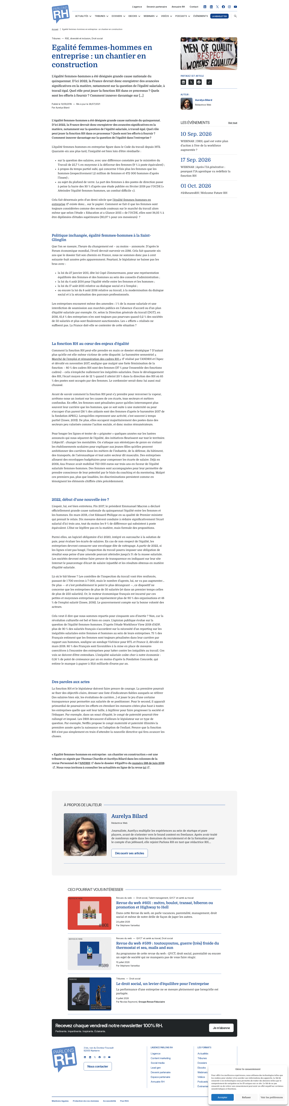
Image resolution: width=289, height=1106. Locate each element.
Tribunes (100, 16)
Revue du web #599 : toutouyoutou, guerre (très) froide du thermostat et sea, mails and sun (167, 945)
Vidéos (165, 16)
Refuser (246, 1097)
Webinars (149, 16)
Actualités (81, 16)
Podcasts (181, 16)
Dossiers (117, 16)
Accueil (55, 29)
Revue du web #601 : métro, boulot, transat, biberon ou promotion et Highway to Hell (164, 905)
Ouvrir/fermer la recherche (235, 16)
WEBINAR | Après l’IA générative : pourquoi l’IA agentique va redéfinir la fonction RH (205, 171)
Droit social (97, 38)
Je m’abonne (221, 1028)
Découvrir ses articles (129, 853)
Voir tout (232, 123)
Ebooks (133, 16)
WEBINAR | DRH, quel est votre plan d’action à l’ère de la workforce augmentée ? (204, 145)
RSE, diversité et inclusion (77, 38)
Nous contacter (97, 1066)
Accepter (222, 1097)
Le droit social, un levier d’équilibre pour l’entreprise (162, 984)
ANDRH (85, 763)
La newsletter (219, 16)
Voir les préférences (272, 1097)
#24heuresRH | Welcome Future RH (204, 192)
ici (144, 767)
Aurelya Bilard (203, 99)
